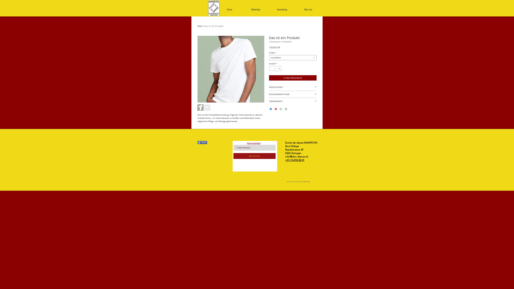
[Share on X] (286, 109)
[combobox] (293, 57)
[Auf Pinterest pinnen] (275, 109)
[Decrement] (271, 68)
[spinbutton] (275, 68)
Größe (272, 53)
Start (199, 26)
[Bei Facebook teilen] (270, 109)
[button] (229, 10)
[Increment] (279, 68)
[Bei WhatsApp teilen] (281, 109)
